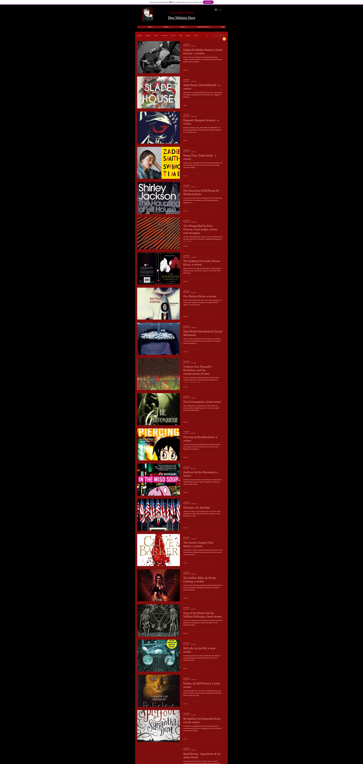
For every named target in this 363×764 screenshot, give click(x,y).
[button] (161, 27)
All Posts (139, 35)
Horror (156, 35)
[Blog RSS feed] (224, 39)
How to (173, 35)
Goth (180, 35)
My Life (196, 35)
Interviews (164, 35)
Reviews (188, 35)
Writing (148, 35)
